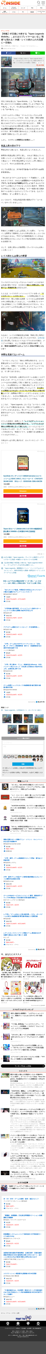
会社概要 (29, 1328)
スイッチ (23, 7)
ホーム (4, 7)
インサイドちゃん (41, 12)
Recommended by (35, 1005)
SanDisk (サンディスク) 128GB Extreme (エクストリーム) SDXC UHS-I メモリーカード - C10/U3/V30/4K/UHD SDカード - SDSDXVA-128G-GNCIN (22, 478)
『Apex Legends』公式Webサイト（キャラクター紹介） (22, 710)
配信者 (32, 11)
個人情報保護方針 (37, 1328)
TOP (23, 1318)
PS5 (32, 7)
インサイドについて (9, 1328)
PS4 (41, 7)
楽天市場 (23, 496)
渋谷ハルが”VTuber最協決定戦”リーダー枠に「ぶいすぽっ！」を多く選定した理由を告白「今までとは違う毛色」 (22, 582)
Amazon (23, 491)
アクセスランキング (13, 8)
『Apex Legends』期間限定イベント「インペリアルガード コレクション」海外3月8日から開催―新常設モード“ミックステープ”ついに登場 (24, 570)
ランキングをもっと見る (23, 1066)
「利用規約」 (24, 772)
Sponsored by (31, 702)
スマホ (13, 11)
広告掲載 (23, 1328)
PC (23, 11)
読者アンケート (4, 12)
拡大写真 (41, 65)
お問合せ (18, 1328)
